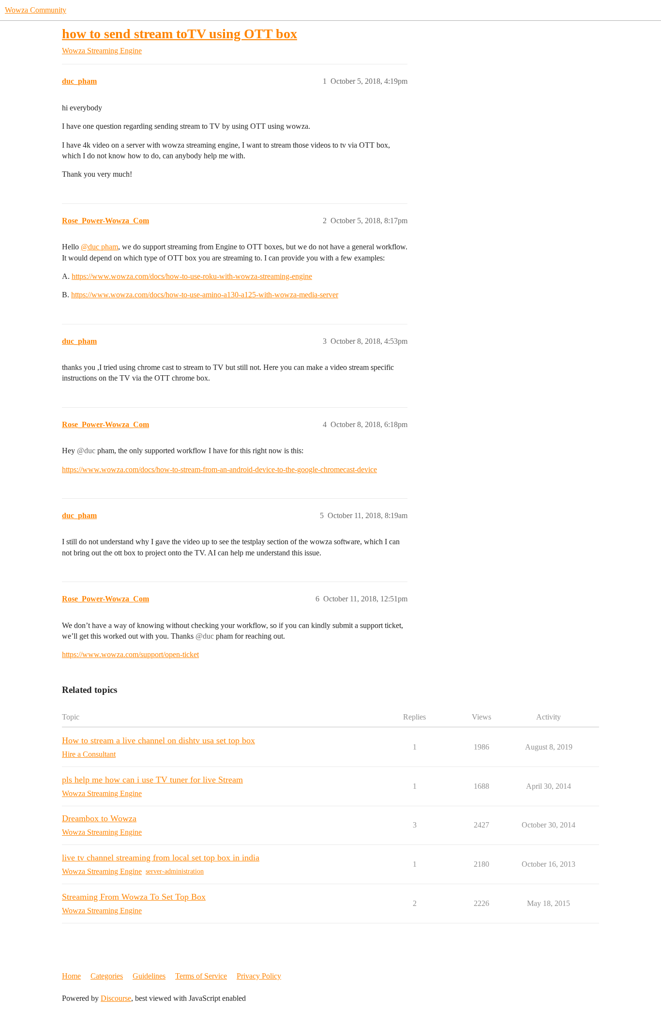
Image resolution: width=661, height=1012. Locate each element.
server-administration (175, 871)
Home (71, 976)
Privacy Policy (259, 976)
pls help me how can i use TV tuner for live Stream (152, 779)
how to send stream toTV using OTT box (179, 33)
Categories (106, 976)
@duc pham (99, 247)
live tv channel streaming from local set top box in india (160, 857)
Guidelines (149, 976)
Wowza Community (35, 10)
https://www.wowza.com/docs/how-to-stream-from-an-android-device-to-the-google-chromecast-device (219, 469)
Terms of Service (201, 976)
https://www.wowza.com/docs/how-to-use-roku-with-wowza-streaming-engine (192, 276)
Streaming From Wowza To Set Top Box (134, 897)
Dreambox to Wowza (99, 818)
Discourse (116, 998)
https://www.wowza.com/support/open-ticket (130, 654)
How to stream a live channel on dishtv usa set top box (158, 740)
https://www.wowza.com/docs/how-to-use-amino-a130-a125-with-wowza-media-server (204, 295)
